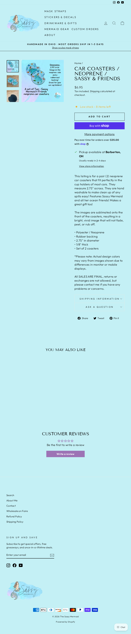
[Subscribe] (52, 555)
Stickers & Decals (60, 17)
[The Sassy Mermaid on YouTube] (21, 565)
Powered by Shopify (65, 621)
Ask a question (99, 307)
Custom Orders (85, 29)
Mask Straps (55, 11)
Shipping (95, 91)
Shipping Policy (14, 521)
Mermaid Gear (56, 29)
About (50, 35)
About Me (12, 500)
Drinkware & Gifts (60, 23)
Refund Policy (14, 516)
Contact (11, 505)
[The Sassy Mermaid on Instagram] (8, 565)
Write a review (65, 454)
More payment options (100, 134)
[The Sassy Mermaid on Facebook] (14, 565)
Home (77, 63)
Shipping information (99, 298)
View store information (91, 166)
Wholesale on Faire (17, 511)
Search (10, 495)
